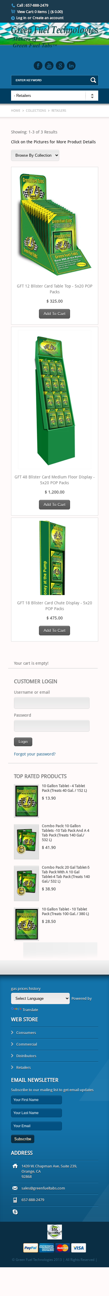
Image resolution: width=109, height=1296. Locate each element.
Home (15, 111)
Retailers (23, 1067)
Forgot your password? (35, 754)
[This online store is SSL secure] (54, 1238)
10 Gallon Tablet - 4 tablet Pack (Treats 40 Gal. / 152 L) (64, 788)
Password (22, 715)
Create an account (48, 18)
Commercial (26, 1044)
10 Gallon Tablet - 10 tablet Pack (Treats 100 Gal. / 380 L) (65, 911)
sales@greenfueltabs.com (43, 1188)
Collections (36, 111)
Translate (30, 1010)
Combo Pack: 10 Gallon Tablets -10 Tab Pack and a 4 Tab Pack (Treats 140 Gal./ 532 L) (65, 833)
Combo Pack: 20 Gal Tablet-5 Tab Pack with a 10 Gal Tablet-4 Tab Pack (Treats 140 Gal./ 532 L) (66, 874)
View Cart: (40, 12)
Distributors (26, 1056)
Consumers (26, 1033)
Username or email (32, 692)
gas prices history (25, 988)
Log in (21, 18)
